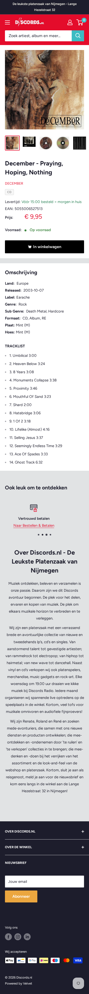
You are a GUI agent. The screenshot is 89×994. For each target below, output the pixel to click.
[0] (80, 22)
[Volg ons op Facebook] (8, 936)
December (14, 183)
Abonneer (21, 896)
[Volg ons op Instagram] (17, 936)
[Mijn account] (69, 22)
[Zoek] (78, 35)
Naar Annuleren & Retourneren (51, 525)
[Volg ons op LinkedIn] (27, 936)
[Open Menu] (7, 22)
